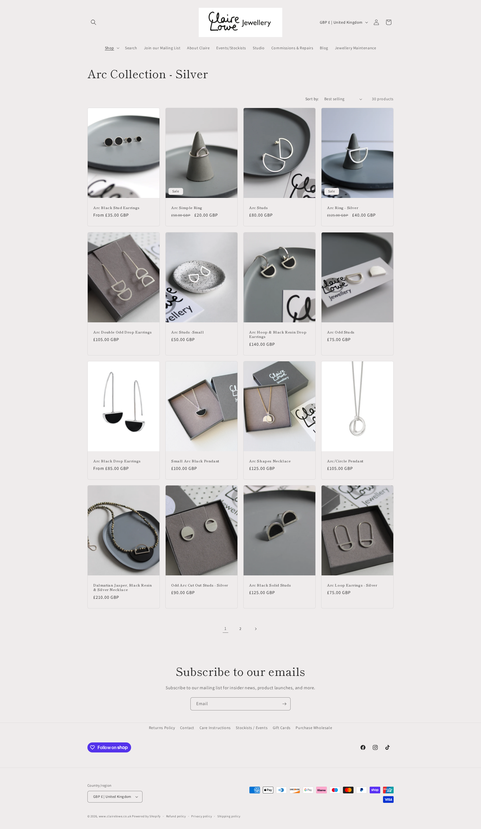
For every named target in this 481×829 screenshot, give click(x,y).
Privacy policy (201, 816)
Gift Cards (282, 727)
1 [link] (225, 628)
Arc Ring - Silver (342, 207)
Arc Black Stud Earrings (116, 207)
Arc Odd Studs (341, 332)
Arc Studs (258, 207)
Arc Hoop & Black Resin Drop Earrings (277, 334)
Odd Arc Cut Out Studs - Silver (199, 585)
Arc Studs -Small (187, 332)
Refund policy (176, 816)
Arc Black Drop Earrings (117, 460)
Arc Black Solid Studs (270, 585)
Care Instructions (215, 727)
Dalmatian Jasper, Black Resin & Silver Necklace (122, 587)
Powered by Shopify (146, 816)
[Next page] (255, 629)
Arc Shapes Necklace (270, 460)
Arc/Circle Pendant (345, 460)
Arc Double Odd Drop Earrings (122, 332)
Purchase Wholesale (314, 727)
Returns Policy (162, 727)
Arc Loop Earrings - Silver (352, 585)
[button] (93, 22)
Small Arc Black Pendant (195, 460)
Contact (187, 727)
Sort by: (312, 98)
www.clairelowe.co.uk (115, 816)
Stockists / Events (252, 727)
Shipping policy (228, 816)
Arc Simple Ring (186, 207)
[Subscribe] (284, 703)
